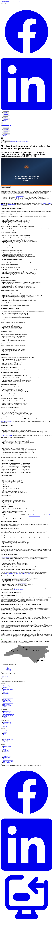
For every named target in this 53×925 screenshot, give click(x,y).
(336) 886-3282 (5, 676)
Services (5, 112)
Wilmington (8, 669)
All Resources (6, 751)
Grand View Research (21, 197)
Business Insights (7, 746)
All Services (6, 706)
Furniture (5, 687)
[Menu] (2, 123)
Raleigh (7, 668)
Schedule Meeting (7, 705)
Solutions (6, 114)
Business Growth (7, 711)
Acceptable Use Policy (8, 760)
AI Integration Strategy (8, 715)
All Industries (6, 693)
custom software (11, 204)
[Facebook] (26, 57)
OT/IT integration (17, 573)
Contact (5, 732)
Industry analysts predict (6, 557)
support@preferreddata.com (8, 678)
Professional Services (8, 689)
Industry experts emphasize (6, 421)
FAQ (4, 734)
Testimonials (6, 750)
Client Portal (13, 141)
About (5, 117)
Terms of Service (7, 756)
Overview (5, 726)
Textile (4, 688)
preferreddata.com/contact (34, 516)
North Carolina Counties (8, 739)
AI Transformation (7, 699)
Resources (6, 119)
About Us (5, 730)
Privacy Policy (6, 757)
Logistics (5, 690)
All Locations (6, 741)
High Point (8, 667)
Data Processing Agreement (9, 761)
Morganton (8, 670)
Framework (5, 725)
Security (5, 716)
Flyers (4, 749)
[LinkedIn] (26, 109)
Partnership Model (7, 723)
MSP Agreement (6, 762)
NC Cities (5, 740)
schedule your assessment (14, 205)
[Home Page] (6, 125)
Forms (4, 747)
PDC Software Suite (7, 701)
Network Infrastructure (8, 703)
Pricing (4, 120)
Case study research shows (6, 435)
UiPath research (19, 196)
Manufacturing (6, 685)
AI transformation (45, 203)
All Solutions (6, 717)
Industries (6, 115)
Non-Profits (5, 692)
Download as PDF (6, 187)
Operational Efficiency (8, 712)
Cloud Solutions (6, 700)
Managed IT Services (8, 698)
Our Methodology (7, 722)
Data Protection (6, 704)
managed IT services (22, 583)
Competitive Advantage (8, 714)
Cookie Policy (6, 758)
